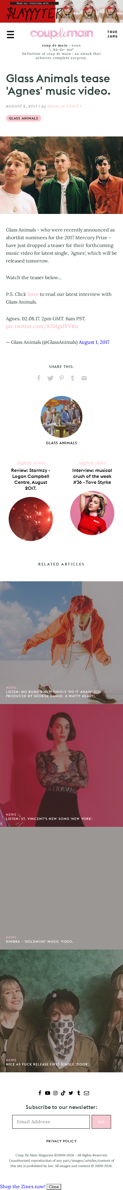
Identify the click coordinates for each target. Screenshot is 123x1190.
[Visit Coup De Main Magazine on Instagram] (55, 1093)
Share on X (50, 378)
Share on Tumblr (73, 378)
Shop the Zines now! (22, 1186)
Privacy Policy (61, 1141)
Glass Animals (23, 118)
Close (54, 1187)
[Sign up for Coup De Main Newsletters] (86, 1093)
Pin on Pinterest (61, 378)
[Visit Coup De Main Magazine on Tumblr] (78, 1093)
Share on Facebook (39, 378)
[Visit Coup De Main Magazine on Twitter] (71, 1093)
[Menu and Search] (10, 34)
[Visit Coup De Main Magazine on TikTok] (63, 1093)
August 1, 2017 (94, 342)
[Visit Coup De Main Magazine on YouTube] (47, 1093)
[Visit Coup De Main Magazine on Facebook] (40, 1093)
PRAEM (112, 34)
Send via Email (84, 378)
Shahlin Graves (64, 106)
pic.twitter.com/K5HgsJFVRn (42, 326)
